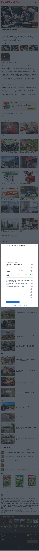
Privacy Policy (25, 305)
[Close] (36, 246)
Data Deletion (14, 305)
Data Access (19, 305)
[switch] (31, 264)
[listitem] (19, 262)
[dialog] (19, 275)
